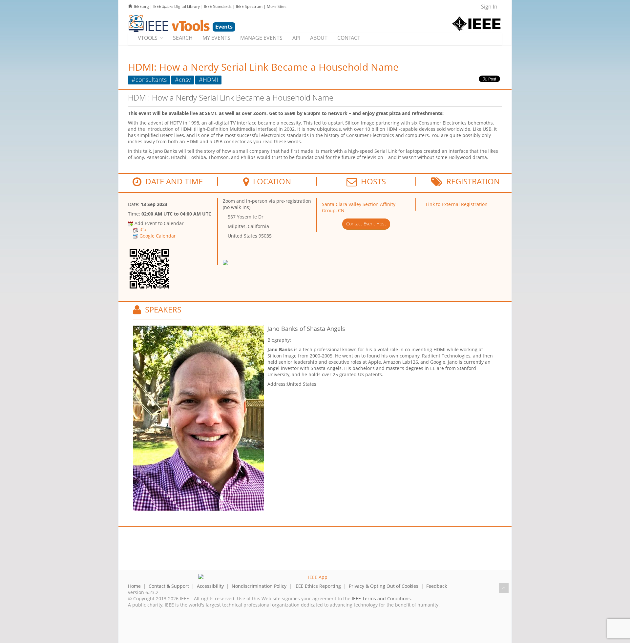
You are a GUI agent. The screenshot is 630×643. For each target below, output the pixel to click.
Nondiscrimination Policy (259, 586)
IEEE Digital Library (176, 6)
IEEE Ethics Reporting (317, 586)
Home (134, 586)
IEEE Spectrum (249, 6)
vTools (148, 37)
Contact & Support (169, 586)
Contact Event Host (366, 223)
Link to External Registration (457, 204)
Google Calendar (157, 236)
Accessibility (210, 586)
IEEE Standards (218, 6)
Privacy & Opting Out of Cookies (383, 586)
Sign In (489, 6)
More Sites (276, 6)
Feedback (436, 586)
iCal (143, 229)
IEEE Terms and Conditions (381, 598)
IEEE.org (141, 6)
